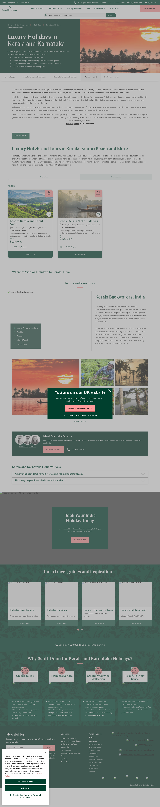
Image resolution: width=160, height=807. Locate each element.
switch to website (80, 408)
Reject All (25, 788)
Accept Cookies (25, 781)
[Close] (45, 752)
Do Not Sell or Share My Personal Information (25, 796)
